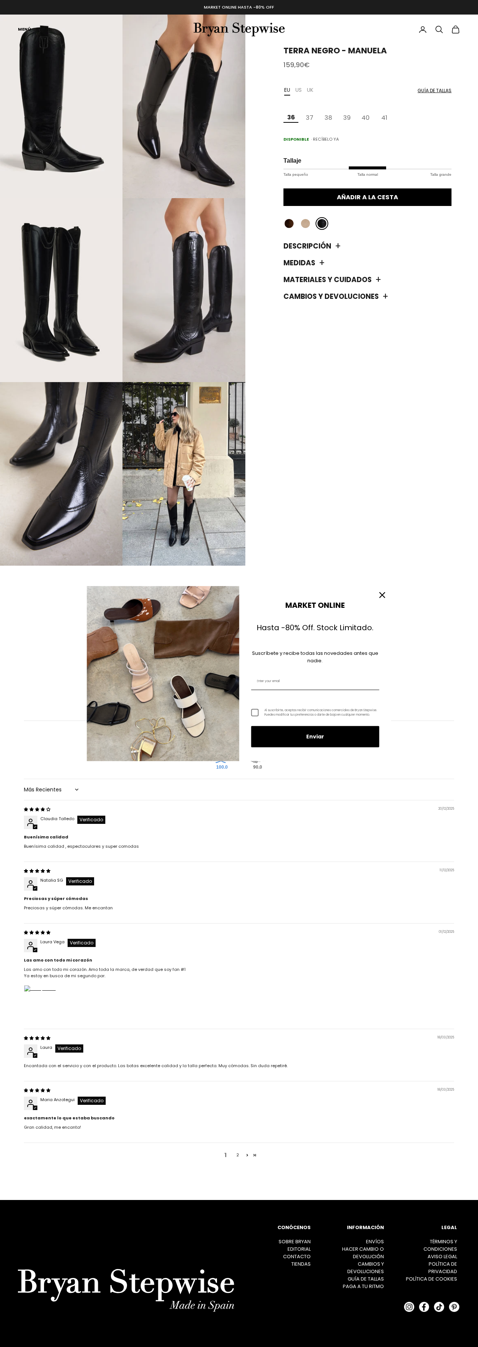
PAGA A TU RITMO (363, 1286)
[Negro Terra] (321, 223)
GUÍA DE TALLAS (366, 1278)
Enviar (315, 736)
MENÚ (24, 29)
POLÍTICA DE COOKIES (431, 1278)
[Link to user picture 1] (42, 1003)
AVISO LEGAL (442, 1256)
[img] (37, 809)
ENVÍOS (375, 1241)
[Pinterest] (454, 1306)
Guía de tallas (434, 90)
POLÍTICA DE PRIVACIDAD (442, 1267)
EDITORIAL (299, 1249)
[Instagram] (409, 1306)
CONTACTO (297, 1256)
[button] (247, 1155)
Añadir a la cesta (367, 197)
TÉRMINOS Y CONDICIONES (440, 1245)
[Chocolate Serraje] (289, 223)
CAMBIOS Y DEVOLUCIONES (365, 1267)
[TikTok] (439, 1306)
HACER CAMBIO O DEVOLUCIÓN (363, 1253)
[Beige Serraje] (305, 223)
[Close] (382, 595)
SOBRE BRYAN (295, 1241)
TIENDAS (301, 1264)
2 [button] (237, 1155)
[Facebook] (424, 1306)
